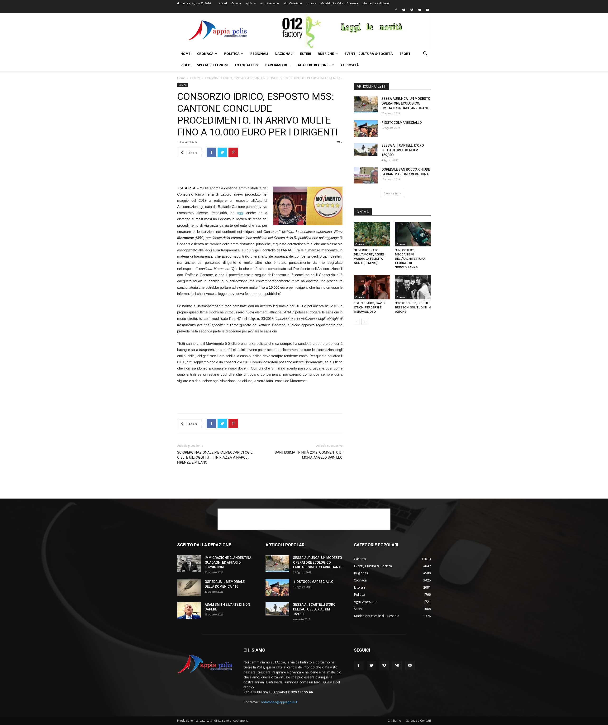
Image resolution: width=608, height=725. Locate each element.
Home (185, 53)
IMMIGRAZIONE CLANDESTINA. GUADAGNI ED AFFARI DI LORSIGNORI (228, 562)
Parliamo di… (277, 65)
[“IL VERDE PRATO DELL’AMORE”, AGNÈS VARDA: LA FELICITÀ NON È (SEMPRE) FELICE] (372, 234)
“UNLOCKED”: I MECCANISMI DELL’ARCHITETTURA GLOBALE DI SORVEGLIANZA (410, 258)
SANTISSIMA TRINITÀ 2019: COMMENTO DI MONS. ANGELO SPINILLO (308, 455)
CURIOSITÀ (350, 65)
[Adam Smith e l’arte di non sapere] (189, 610)
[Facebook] (395, 10)
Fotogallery (247, 65)
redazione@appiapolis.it (279, 702)
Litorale (311, 3)
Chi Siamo (394, 721)
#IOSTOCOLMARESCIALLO (401, 123)
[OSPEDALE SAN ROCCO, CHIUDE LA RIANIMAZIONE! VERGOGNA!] (366, 175)
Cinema (359, 244)
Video (185, 65)
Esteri (305, 53)
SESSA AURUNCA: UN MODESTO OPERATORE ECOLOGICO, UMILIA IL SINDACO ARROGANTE (406, 103)
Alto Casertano (292, 3)
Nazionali (284, 53)
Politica (232, 53)
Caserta (236, 3)
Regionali (259, 53)
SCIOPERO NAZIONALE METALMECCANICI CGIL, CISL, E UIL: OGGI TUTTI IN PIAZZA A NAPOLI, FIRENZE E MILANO (215, 457)
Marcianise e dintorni (376, 3)
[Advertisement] (259, 173)
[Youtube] (427, 10)
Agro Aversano (269, 3)
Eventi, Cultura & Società (369, 53)
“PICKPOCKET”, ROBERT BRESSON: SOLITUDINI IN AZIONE (413, 307)
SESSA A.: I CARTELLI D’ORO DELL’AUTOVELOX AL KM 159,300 (402, 150)
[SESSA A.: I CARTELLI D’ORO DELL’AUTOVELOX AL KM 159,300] (366, 149)
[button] (425, 54)
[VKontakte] (419, 10)
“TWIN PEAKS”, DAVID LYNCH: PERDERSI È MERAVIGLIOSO (369, 307)
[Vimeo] (411, 10)
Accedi (223, 3)
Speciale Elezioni (212, 65)
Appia (248, 3)
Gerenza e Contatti (418, 721)
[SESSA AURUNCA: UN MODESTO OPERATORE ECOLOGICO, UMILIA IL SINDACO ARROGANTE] (366, 104)
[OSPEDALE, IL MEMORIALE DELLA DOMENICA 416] (189, 587)
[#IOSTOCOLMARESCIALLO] (366, 128)
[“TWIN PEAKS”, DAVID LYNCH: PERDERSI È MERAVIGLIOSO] (372, 287)
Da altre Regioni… (313, 65)
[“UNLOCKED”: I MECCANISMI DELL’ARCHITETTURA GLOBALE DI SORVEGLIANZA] (413, 234)
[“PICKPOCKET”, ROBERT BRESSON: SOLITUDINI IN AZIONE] (413, 287)
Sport (405, 53)
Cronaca (205, 53)
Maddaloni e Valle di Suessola (339, 3)
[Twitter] (403, 10)
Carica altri (391, 193)
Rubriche (326, 53)
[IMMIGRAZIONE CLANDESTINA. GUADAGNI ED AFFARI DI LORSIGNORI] (189, 563)
